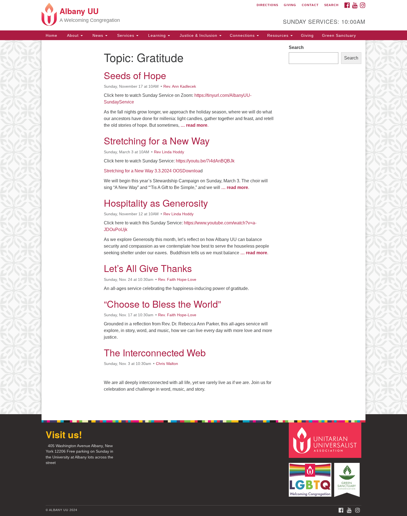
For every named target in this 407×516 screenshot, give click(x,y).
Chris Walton (167, 363)
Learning (157, 35)
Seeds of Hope (135, 75)
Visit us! (64, 434)
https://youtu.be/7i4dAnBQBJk (205, 161)
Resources (278, 35)
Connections (243, 35)
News (98, 35)
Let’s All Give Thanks (148, 268)
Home (51, 35)
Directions (267, 5)
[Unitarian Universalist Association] (326, 440)
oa (197, 170)
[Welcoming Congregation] (311, 477)
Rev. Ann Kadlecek (179, 86)
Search (331, 5)
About (73, 35)
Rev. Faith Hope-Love (177, 279)
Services (126, 35)
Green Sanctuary (339, 35)
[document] (203, 227)
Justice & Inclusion (198, 35)
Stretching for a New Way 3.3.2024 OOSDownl (149, 170)
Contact (310, 5)
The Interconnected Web (155, 352)
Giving (290, 5)
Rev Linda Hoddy (169, 152)
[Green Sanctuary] (347, 477)
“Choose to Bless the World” (162, 303)
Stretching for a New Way (157, 140)
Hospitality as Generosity (156, 202)
